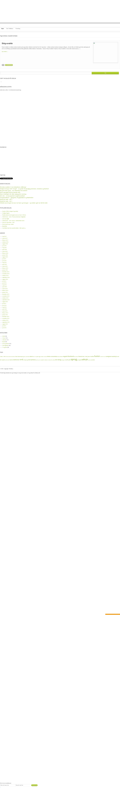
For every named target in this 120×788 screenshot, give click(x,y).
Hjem (2, 28)
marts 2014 (5, 288)
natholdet (7, 359)
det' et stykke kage (36, 356)
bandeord (13, 356)
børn (17, 356)
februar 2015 (5, 268)
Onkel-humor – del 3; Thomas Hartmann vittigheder (14, 216)
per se (40, 359)
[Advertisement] (60, 11)
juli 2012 (4, 325)
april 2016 (4, 249)
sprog (74, 359)
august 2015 (5, 257)
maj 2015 (4, 262)
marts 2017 (5, 238)
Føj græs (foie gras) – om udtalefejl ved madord (13, 190)
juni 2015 (4, 260)
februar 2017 (5, 240)
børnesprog (21, 356)
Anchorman (8, 356)
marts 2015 (5, 266)
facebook (71, 356)
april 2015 (4, 264)
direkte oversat (44, 356)
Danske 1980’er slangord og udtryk (10, 211)
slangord (63, 359)
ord (21, 359)
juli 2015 (4, 258)
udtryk (85, 359)
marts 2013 (5, 311)
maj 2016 (4, 247)
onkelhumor (16, 360)
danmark (28, 356)
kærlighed (108, 356)
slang (59, 360)
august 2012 (5, 324)
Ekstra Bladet (60, 356)
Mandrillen (4, 226)
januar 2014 (5, 292)
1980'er (1, 356)
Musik (3, 341)
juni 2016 (4, 245)
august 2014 (5, 279)
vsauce (89, 359)
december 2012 (5, 316)
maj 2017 (4, 236)
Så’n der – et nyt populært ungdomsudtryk (12, 196)
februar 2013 (5, 312)
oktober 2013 (5, 298)
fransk (77, 356)
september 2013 (6, 299)
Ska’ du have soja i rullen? (8, 224)
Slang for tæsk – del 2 (6, 199)
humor (97, 356)
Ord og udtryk (5, 343)
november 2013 (5, 296)
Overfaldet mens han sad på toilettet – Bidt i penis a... (14, 228)
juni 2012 (4, 327)
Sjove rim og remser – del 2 (8, 222)
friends (80, 356)
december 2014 (5, 271)
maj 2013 (4, 307)
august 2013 (5, 301)
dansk (31, 356)
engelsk (65, 356)
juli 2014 (4, 281)
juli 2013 (4, 303)
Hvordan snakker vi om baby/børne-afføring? (13, 187)
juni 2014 (4, 283)
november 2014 (5, 273)
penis (37, 359)
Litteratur (4, 339)
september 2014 (6, 277)
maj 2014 (4, 285)
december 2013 (5, 294)
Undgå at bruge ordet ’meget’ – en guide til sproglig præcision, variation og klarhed (24, 188)
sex (56, 360)
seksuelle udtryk (51, 359)
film (75, 356)
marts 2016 (5, 251)
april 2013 (4, 309)
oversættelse (32, 360)
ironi (105, 356)
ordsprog (25, 359)
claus (25, 356)
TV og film (4, 347)
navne (10, 359)
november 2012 (5, 318)
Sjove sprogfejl (5, 218)
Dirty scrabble (7, 43)
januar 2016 (5, 255)
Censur (3, 338)
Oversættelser (5, 345)
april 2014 (4, 286)
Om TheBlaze (9, 28)
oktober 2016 (5, 242)
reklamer (46, 359)
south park (68, 359)
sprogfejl (79, 359)
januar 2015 (5, 270)
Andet (3, 336)
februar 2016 (5, 253)
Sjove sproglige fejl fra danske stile (10, 192)
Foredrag (18, 28)
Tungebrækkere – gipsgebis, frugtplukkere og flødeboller (16, 197)
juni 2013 (4, 305)
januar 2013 (5, 314)
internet (102, 356)
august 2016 (5, 243)
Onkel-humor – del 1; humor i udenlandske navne (13, 220)
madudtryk (114, 356)
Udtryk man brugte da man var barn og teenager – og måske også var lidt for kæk (23, 203)
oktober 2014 (5, 275)
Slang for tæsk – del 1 (6, 201)
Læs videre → (5, 51)
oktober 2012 (5, 320)
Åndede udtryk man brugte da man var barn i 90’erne (14, 215)
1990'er (4, 356)
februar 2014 (5, 290)
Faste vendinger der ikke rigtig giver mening (13, 194)
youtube (93, 359)
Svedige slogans (6, 213)
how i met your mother (88, 356)
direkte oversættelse (52, 356)
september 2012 (6, 322)
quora (42, 359)
